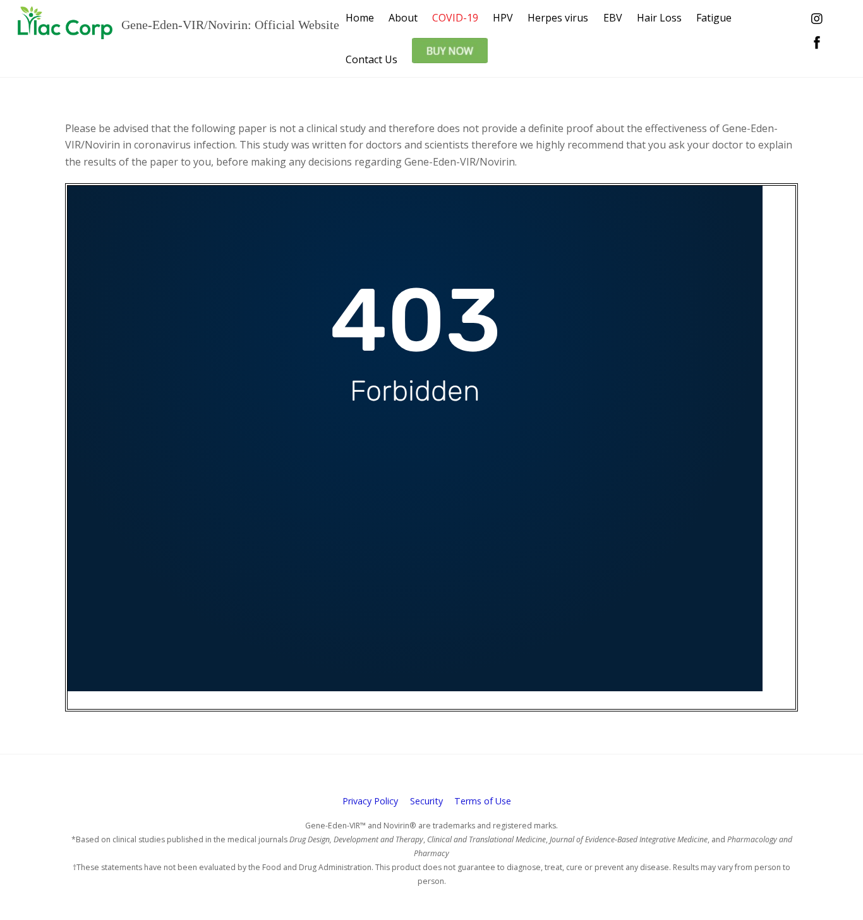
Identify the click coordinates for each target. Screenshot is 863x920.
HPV (503, 18)
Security (426, 801)
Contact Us (371, 59)
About (403, 18)
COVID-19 (455, 18)
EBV (612, 18)
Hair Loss (659, 18)
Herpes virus (558, 18)
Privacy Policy (370, 801)
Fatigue (714, 18)
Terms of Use (482, 801)
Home (360, 18)
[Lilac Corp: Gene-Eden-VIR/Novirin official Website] (65, 32)
